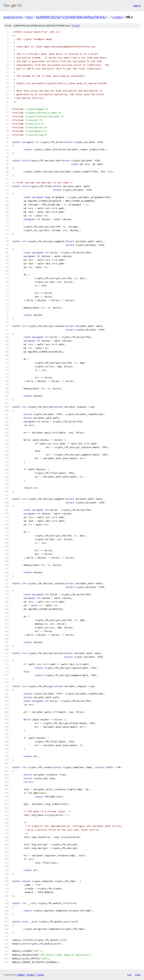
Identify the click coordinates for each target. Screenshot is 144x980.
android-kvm (13, 17)
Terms (40, 974)
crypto (117, 17)
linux (29, 17)
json (137, 974)
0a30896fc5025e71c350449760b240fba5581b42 (71, 17)
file (75, 25)
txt (129, 974)
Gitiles (21, 974)
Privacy (31, 974)
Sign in (136, 5)
